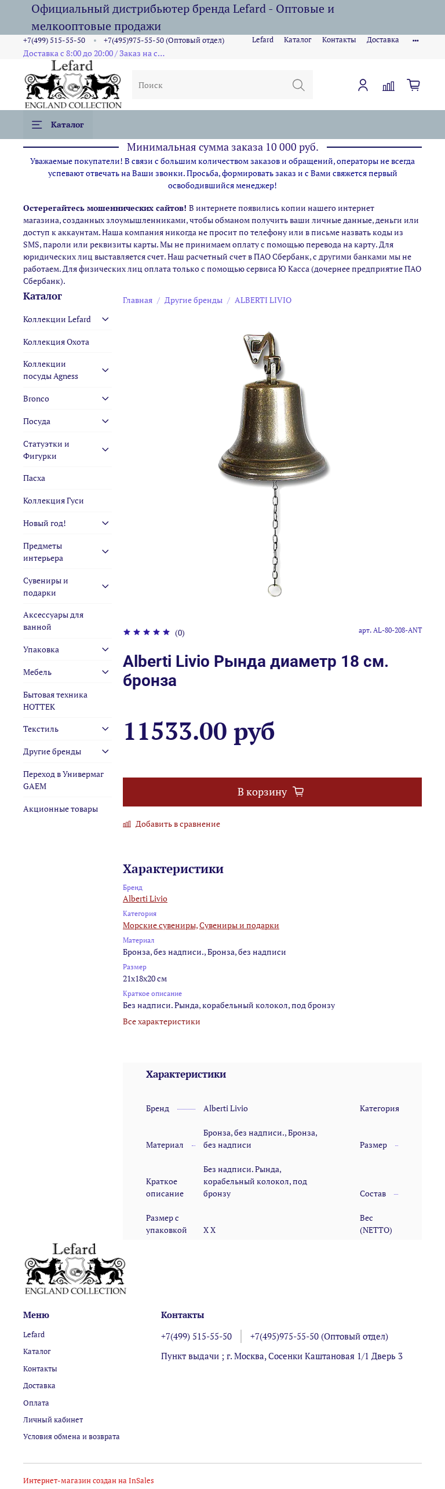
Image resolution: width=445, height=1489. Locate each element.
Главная (137, 299)
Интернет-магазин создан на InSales (88, 1481)
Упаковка (41, 649)
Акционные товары (60, 808)
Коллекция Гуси (53, 500)
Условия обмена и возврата (71, 1436)
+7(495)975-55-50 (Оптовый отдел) (164, 40)
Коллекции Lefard (57, 318)
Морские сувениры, (160, 924)
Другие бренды (193, 299)
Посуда (36, 420)
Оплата (36, 1403)
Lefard (262, 40)
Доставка (383, 40)
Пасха (34, 477)
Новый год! (44, 522)
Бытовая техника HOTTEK (55, 700)
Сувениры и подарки (239, 924)
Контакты (339, 40)
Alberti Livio (145, 898)
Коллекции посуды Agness (50, 369)
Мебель (37, 671)
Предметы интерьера (43, 551)
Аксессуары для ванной (53, 620)
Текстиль (41, 728)
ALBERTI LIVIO (263, 299)
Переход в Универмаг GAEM (63, 779)
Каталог (298, 40)
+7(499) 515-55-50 (54, 40)
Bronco (36, 398)
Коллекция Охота (56, 341)
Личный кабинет (53, 1420)
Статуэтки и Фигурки (46, 449)
